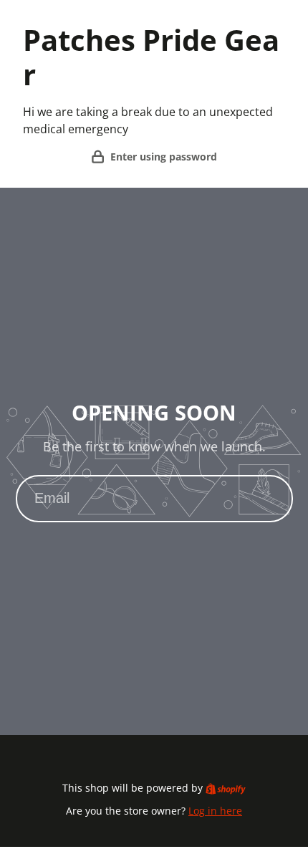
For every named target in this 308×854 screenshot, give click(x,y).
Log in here (215, 810)
